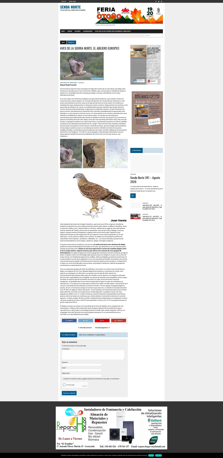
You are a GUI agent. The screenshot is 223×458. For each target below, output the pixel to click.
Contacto (63, 1)
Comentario (66, 349)
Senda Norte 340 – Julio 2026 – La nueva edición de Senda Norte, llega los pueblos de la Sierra (152, 207)
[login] (161, 1)
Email (64, 368)
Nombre (64, 362)
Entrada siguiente (101, 328)
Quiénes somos (72, 1)
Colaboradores (87, 31)
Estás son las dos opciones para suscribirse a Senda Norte (113, 31)
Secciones (77, 31)
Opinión (69, 31)
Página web (66, 373)
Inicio (63, 31)
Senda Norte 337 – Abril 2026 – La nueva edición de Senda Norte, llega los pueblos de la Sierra (152, 218)
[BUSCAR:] (153, 35)
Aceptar (151, 455)
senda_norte (73, 82)
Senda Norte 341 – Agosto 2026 (145, 179)
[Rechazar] (221, 455)
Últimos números (136, 150)
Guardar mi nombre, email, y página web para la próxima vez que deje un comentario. (92, 379)
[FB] (156, 1)
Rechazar (158, 455)
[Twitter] (158, 1)
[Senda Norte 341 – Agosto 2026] (146, 172)
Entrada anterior (86, 328)
